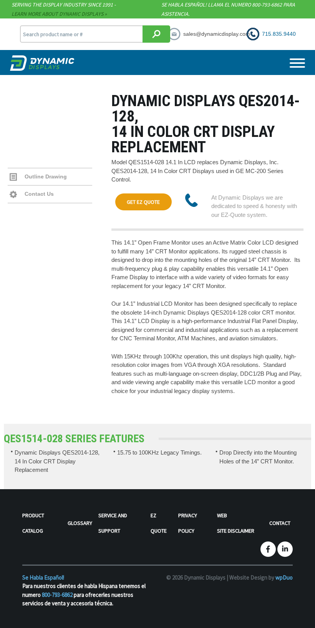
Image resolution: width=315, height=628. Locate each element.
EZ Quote (159, 523)
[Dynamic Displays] (43, 63)
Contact (279, 523)
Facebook (268, 549)
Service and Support (112, 523)
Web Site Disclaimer (235, 523)
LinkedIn (285, 549)
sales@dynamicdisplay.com (216, 34)
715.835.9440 (279, 34)
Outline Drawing (45, 176)
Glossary (80, 523)
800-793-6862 (57, 594)
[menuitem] (45, 524)
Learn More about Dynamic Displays (57, 14)
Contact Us (38, 194)
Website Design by (261, 577)
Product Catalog (33, 523)
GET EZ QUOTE (143, 201)
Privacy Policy (187, 523)
